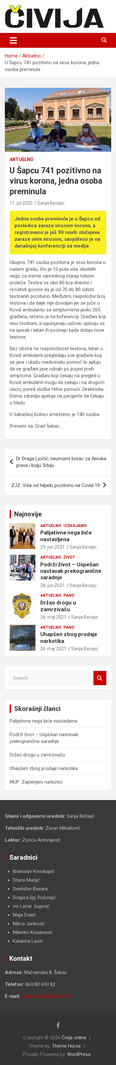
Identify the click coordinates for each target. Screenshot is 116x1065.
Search (99, 678)
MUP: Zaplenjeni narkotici (36, 782)
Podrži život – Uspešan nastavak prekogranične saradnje (71, 571)
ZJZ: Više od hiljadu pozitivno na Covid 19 (55, 485)
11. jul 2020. (22, 203)
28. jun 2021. (53, 585)
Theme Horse (66, 1046)
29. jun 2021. (53, 547)
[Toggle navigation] (13, 40)
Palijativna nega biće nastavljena (66, 535)
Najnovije (28, 514)
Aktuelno (22, 159)
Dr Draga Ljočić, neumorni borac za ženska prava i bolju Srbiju (61, 462)
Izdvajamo (75, 525)
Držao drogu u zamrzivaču (58, 605)
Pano (68, 595)
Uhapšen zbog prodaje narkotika (44, 768)
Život (69, 557)
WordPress (79, 1054)
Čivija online (74, 1037)
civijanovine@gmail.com (47, 996)
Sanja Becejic (50, 203)
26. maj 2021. (53, 617)
